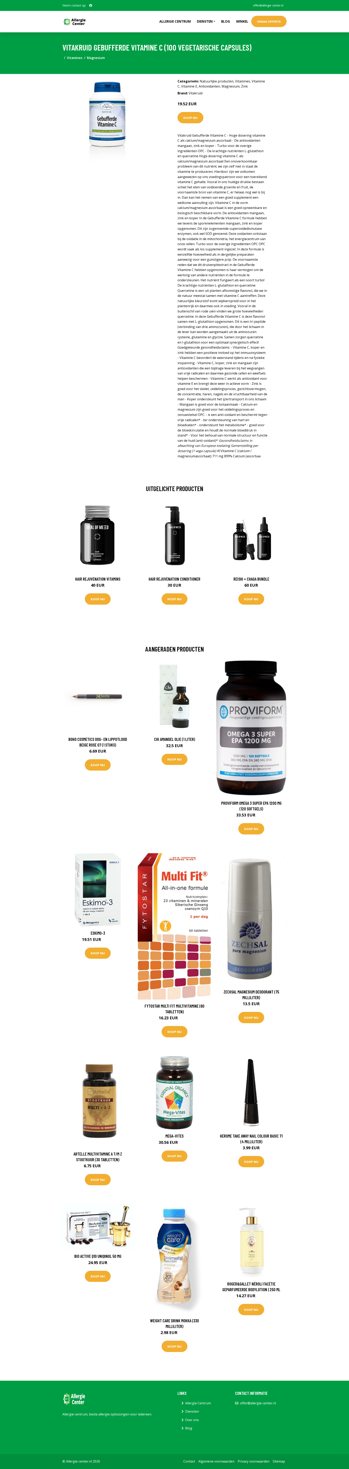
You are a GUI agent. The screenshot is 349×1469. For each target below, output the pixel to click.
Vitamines (74, 58)
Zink (244, 86)
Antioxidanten (209, 86)
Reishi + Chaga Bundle (251, 578)
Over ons (192, 1420)
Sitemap (279, 1461)
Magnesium (96, 58)
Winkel (242, 21)
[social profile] (91, 5)
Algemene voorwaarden (216, 1461)
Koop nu (190, 118)
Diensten (192, 1411)
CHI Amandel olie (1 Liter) (174, 739)
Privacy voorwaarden (253, 1461)
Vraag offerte (269, 21)
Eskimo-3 (98, 932)
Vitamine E (189, 86)
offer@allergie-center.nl (268, 5)
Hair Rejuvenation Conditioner (174, 578)
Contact (189, 1461)
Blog (225, 21)
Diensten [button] (205, 21)
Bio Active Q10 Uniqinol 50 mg (97, 1256)
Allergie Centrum (175, 21)
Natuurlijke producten (216, 81)
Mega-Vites (174, 1135)
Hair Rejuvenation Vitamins (97, 578)
